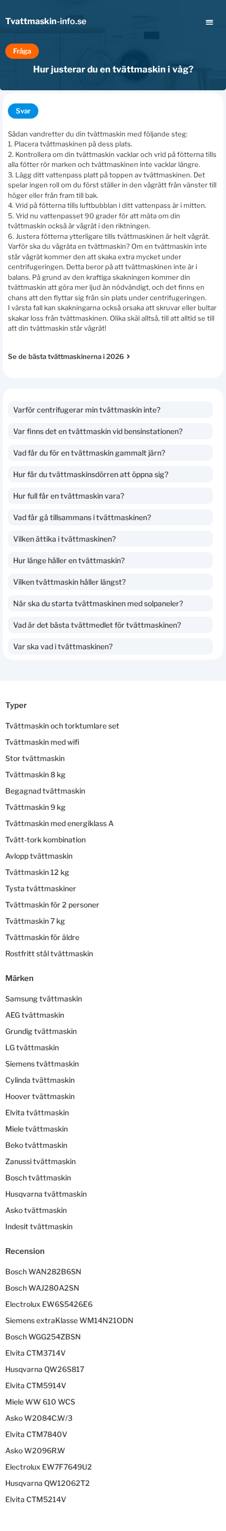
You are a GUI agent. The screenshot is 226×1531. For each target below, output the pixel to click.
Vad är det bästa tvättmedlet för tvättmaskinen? (97, 624)
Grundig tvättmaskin (41, 1031)
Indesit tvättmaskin (39, 1226)
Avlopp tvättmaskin (39, 855)
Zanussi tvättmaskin (40, 1161)
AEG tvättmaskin (34, 1014)
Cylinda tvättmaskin (40, 1079)
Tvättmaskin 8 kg (35, 774)
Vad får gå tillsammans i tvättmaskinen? (82, 517)
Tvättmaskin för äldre (42, 937)
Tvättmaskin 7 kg (35, 920)
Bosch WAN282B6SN (43, 1271)
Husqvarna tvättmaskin (46, 1193)
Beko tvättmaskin (36, 1145)
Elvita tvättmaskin (37, 1112)
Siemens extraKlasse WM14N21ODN (69, 1320)
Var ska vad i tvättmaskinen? (62, 646)
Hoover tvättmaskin (40, 1096)
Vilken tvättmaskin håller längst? (69, 581)
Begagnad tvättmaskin (45, 790)
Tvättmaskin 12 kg (37, 872)
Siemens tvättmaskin (42, 1063)
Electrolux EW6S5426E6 (49, 1304)
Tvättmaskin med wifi (42, 741)
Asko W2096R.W (35, 1450)
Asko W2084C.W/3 (39, 1417)
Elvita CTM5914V (35, 1385)
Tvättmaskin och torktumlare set (62, 725)
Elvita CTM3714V (35, 1352)
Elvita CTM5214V (35, 1499)
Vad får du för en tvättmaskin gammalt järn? (89, 452)
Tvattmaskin (45, 21)
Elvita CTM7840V (36, 1434)
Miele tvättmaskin (36, 1128)
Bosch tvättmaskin (38, 1177)
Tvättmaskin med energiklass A (59, 823)
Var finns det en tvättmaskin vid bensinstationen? (97, 431)
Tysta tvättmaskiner (40, 888)
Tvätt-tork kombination (45, 839)
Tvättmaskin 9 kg (35, 807)
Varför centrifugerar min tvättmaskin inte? (86, 409)
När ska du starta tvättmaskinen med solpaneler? (98, 603)
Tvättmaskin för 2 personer (52, 904)
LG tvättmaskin (32, 1047)
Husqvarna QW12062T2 (47, 1483)
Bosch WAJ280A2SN (42, 1287)
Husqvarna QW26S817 (44, 1369)
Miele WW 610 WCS (40, 1401)
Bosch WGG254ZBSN (43, 1336)
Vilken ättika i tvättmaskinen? (64, 538)
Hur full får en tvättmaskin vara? (68, 495)
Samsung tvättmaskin (43, 998)
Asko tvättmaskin (36, 1210)
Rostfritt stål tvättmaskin (49, 953)
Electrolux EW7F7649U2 (48, 1466)
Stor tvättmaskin (35, 758)
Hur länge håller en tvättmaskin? (69, 560)
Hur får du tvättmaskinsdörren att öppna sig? (90, 474)
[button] (210, 22)
